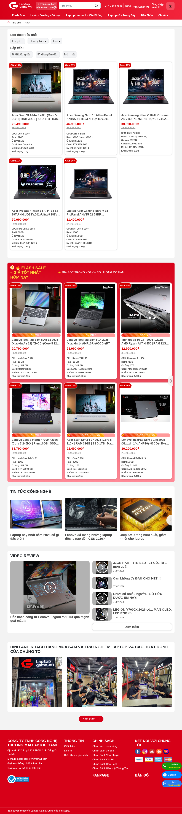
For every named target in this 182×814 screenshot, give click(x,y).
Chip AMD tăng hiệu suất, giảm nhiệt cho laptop (143, 536)
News (128, 5)
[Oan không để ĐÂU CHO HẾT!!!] (102, 583)
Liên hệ (68, 750)
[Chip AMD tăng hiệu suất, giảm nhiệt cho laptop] (146, 514)
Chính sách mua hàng (104, 746)
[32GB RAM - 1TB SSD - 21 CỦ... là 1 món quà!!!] (102, 567)
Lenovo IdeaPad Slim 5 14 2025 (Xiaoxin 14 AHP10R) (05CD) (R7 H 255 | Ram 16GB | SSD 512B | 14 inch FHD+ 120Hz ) (90, 341)
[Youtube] (152, 751)
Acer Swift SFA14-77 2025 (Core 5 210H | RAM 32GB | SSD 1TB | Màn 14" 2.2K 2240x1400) (35, 117)
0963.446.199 (34, 763)
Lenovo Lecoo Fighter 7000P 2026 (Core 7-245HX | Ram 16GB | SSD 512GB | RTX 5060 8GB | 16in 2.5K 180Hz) (35, 441)
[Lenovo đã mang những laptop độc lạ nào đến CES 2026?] (91, 514)
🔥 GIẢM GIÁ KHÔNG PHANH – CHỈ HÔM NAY (91, 272)
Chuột (162, 15)
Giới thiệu (69, 746)
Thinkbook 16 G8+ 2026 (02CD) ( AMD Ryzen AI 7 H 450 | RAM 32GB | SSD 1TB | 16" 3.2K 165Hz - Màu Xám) (145, 341)
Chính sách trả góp (103, 750)
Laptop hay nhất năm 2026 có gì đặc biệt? (34, 536)
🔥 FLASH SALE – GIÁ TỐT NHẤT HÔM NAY (28, 272)
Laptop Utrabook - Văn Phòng (84, 15)
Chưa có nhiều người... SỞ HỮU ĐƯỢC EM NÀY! (137, 595)
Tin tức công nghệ (30, 491)
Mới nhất (69, 54)
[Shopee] (159, 751)
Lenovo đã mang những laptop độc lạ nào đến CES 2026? (88, 536)
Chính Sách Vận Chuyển (106, 755)
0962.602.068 (33, 768)
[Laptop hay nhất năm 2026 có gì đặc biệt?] (36, 514)
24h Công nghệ (113, 5)
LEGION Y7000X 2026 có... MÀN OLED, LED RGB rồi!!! (142, 611)
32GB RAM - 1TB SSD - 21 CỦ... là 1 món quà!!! (140, 564)
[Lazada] (166, 751)
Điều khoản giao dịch (76, 755)
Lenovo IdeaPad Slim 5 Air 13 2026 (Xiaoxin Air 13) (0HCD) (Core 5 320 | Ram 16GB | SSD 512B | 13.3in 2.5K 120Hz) (36, 341)
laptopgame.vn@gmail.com (32, 758)
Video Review (24, 556)
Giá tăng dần (23, 54)
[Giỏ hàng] (170, 6)
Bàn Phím (147, 15)
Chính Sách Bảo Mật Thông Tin (110, 768)
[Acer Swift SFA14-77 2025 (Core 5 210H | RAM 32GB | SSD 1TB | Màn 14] (36, 87)
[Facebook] (138, 751)
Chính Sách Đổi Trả (103, 759)
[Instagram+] (145, 751)
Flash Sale (18, 15)
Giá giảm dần (49, 54)
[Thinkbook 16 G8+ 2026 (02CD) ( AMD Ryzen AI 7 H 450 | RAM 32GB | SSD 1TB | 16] (145, 308)
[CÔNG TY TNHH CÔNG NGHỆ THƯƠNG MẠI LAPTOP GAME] (20, 5)
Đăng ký (156, 7)
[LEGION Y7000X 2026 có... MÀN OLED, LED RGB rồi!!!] (102, 614)
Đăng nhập (158, 4)
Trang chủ (15, 22)
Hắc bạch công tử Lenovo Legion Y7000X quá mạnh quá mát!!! (49, 618)
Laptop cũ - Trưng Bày (121, 15)
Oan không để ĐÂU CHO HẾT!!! (137, 578)
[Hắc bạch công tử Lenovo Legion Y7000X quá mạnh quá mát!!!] (50, 587)
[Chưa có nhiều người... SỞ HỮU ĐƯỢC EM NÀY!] (102, 598)
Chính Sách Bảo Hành (104, 763)
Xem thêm (132, 626)
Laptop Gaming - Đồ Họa (45, 15)
